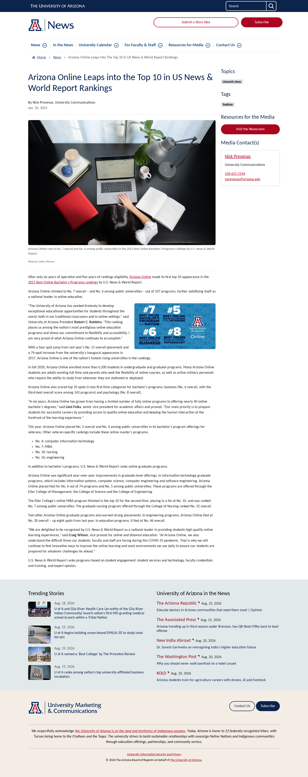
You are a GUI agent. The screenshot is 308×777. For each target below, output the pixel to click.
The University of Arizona (186, 760)
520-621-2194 (235, 174)
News (35, 45)
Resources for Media (186, 45)
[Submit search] (271, 6)
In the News (63, 45)
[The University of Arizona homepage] (57, 6)
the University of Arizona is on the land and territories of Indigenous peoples (130, 731)
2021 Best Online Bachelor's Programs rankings (63, 282)
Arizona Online (140, 277)
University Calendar (95, 45)
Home (41, 57)
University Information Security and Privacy (154, 754)
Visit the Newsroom (250, 129)
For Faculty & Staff (140, 45)
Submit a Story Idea (196, 22)
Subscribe (262, 22)
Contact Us (225, 45)
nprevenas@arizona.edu (242, 179)
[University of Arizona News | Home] (68, 25)
